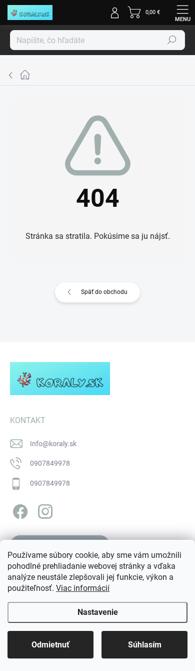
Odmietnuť (51, 644)
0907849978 (50, 463)
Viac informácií (83, 588)
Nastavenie (98, 612)
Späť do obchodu (104, 291)
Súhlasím (145, 644)
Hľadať (172, 40)
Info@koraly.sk (53, 444)
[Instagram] (43, 509)
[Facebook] (19, 509)
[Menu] (182, 12)
